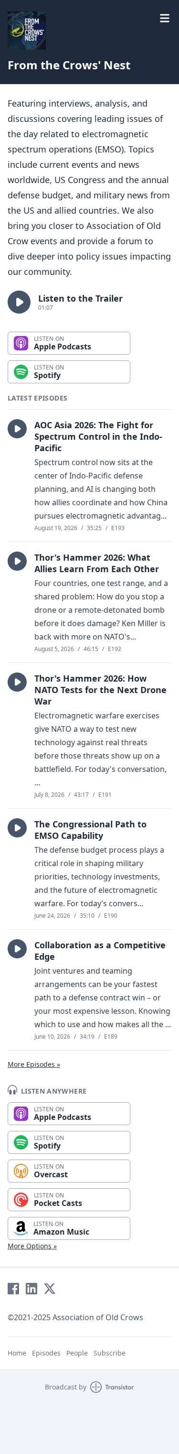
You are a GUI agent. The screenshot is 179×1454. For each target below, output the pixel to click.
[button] (19, 302)
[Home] (27, 30)
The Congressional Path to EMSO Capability (90, 829)
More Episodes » (34, 1064)
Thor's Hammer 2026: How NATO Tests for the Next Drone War (100, 690)
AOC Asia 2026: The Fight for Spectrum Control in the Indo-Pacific (98, 436)
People (77, 1352)
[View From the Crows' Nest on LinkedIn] (31, 1288)
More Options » (32, 1245)
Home (17, 1352)
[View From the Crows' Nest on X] (49, 1288)
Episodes (46, 1352)
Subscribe (110, 1352)
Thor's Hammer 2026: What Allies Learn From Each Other (96, 563)
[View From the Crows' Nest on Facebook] (13, 1288)
